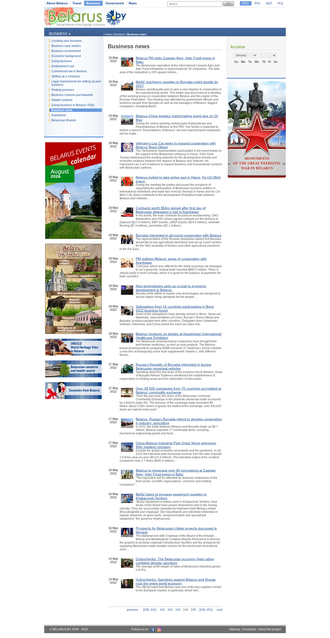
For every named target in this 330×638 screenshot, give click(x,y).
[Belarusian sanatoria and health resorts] (73, 376)
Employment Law (62, 66)
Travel (76, 3)
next (219, 609)
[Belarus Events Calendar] (73, 238)
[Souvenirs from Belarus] (73, 398)
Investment (58, 115)
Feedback (249, 629)
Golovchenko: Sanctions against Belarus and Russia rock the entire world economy (175, 581)
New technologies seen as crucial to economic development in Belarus (171, 288)
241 (162, 609)
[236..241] (149, 609)
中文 (280, 3)
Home (108, 34)
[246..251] (205, 609)
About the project (270, 629)
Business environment (66, 51)
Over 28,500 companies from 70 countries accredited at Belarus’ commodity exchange (178, 390)
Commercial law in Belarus (69, 71)
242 (170, 609)
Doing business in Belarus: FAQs (72, 105)
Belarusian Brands (63, 120)
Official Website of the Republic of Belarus (80, 24)
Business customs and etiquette (72, 95)
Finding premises (62, 90)
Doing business (61, 61)
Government (115, 3)
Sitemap (234, 629)
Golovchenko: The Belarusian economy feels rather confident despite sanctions (175, 561)
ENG (245, 3)
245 (193, 609)
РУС (258, 3)
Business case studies (66, 46)
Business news (61, 110)
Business (93, 3)
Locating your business (66, 41)
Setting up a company (65, 76)
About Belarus (57, 3)
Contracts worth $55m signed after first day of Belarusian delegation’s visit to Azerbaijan (171, 210)
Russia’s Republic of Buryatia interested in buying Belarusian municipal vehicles (173, 366)
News (133, 3)
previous (132, 609)
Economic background (66, 56)
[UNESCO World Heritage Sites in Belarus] (73, 354)
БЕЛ (269, 3)
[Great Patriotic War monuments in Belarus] (257, 176)
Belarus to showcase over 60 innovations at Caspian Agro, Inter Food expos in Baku (176, 472)
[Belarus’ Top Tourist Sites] (73, 332)
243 (177, 609)
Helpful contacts (61, 100)
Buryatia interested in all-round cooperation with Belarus (178, 235)
